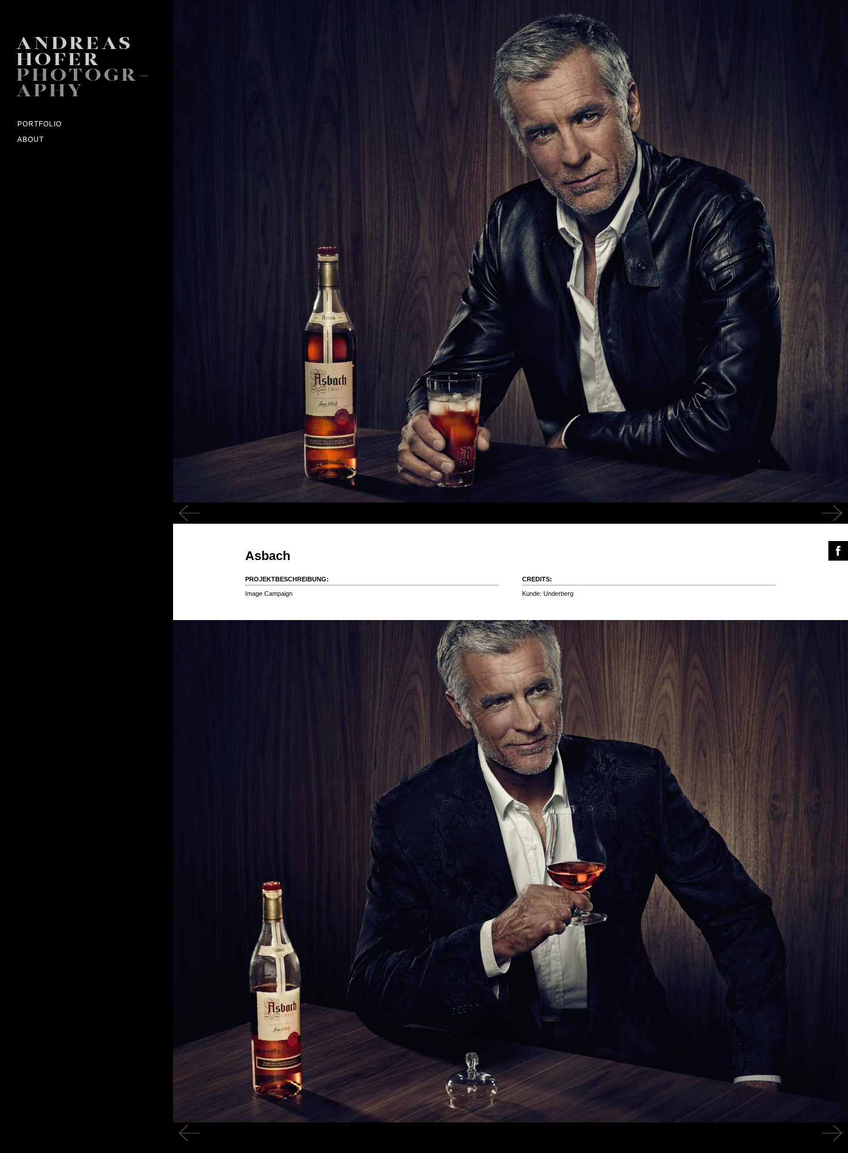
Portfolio (39, 124)
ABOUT (30, 140)
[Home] (92, 68)
